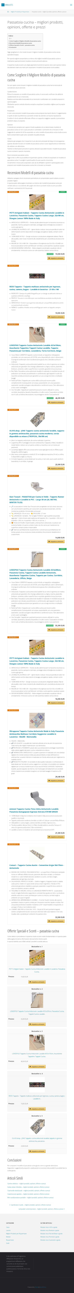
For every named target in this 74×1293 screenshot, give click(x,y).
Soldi (7, 1243)
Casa (7, 1227)
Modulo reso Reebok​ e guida (49, 1230)
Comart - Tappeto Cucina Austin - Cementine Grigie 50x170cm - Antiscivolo (36, 866)
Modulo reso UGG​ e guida (48, 1227)
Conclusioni (13, 47)
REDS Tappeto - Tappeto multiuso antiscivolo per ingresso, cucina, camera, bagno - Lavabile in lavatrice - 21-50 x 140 (35, 288)
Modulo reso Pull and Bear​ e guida (51, 1234)
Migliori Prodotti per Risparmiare (20, 12)
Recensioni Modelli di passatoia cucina (21, 43)
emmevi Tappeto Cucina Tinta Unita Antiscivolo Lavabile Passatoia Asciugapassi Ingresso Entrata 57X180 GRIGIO (33, 810)
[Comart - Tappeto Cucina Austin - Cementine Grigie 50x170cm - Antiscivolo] (37, 854)
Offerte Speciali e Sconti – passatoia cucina (22, 45)
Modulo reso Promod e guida (49, 1237)
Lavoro (8, 1230)
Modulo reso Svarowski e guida (50, 1240)
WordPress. (43, 1287)
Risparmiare (10, 1240)
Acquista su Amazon (57, 258)
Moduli (8, 1237)
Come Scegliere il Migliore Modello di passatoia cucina (25, 41)
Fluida (36, 1287)
